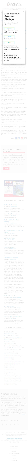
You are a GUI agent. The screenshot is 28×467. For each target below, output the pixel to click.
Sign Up (9, 28)
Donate (9, 36)
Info (9, 42)
